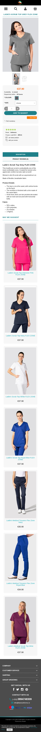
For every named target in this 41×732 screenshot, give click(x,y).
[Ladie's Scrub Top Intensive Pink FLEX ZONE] (20, 247)
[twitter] (17, 689)
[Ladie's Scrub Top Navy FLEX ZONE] (20, 310)
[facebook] (13, 689)
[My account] (25, 8)
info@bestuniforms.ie (22, 703)
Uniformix (13, 132)
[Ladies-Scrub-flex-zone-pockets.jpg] (24, 79)
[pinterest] (26, 689)
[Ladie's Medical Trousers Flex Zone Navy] (20, 495)
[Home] (20, 2)
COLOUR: (8, 97)
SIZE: (6, 103)
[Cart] (35, 8)
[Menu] (6, 8)
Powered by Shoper (20, 721)
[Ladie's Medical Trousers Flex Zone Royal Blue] (20, 557)
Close (9, 729)
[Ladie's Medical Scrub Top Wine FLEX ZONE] (20, 620)
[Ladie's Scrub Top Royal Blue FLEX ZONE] (20, 432)
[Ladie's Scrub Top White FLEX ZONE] (20, 371)
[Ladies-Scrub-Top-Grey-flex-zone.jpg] (16, 79)
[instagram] (22, 689)
